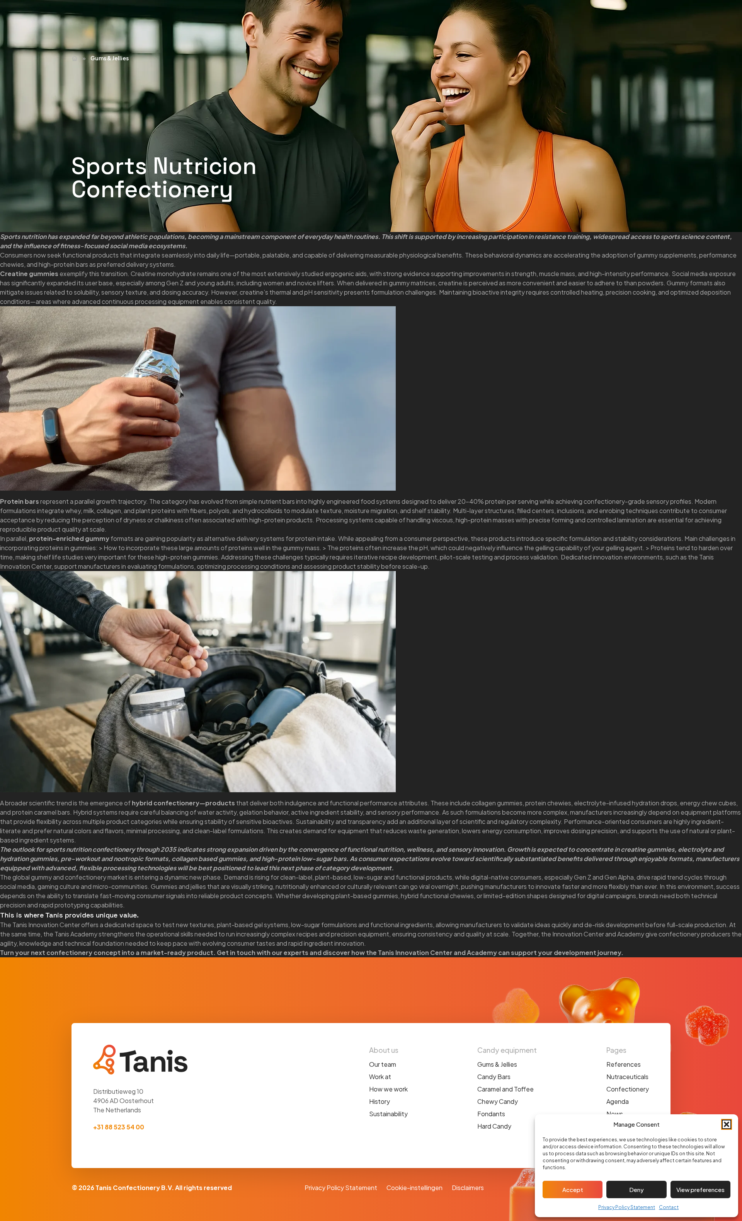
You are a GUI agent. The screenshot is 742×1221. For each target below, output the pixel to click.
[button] (726, 1124)
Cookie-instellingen (414, 1187)
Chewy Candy (497, 1101)
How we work (388, 1089)
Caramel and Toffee (505, 1089)
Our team (382, 1064)
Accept (572, 1189)
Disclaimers (468, 1187)
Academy (482, 952)
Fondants (491, 1114)
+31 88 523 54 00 (118, 1127)
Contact (669, 1207)
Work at (380, 1077)
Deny (636, 1189)
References (623, 1064)
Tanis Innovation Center (415, 952)
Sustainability (388, 1114)
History (379, 1101)
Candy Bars (494, 1077)
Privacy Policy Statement (626, 1207)
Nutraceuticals (627, 1077)
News (614, 1114)
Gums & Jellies (497, 1064)
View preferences (700, 1189)
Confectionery (627, 1089)
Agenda (617, 1101)
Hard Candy (494, 1126)
